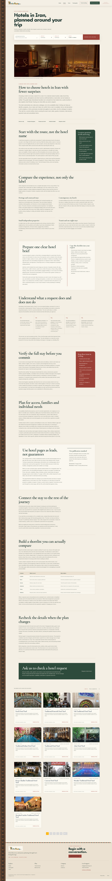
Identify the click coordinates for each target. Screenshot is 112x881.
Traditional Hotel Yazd (52, 746)
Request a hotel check (87, 671)
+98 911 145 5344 (85, 867)
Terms (108, 875)
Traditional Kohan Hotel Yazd (25, 746)
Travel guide (74, 3)
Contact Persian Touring (75, 856)
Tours (69, 3)
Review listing (36, 722)
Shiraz (53, 160)
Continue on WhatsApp (86, 869)
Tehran (46, 160)
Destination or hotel (20, 36)
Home (60, 3)
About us (62, 865)
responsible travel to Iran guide (29, 158)
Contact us (63, 867)
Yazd (56, 160)
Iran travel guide (28, 160)
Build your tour (37, 867)
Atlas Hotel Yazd (79, 746)
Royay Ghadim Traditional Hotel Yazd (26, 781)
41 (61, 833)
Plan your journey (95, 2)
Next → (65, 833)
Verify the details (52, 121)
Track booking (84, 2)
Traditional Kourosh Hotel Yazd (55, 711)
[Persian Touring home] (14, 3)
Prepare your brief (42, 121)
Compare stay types (31, 121)
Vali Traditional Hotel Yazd (83, 711)
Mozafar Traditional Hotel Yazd (84, 781)
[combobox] (26, 37)
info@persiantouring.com (87, 865)
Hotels (64, 3)
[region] (57, 583)
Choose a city (21, 121)
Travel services (38, 865)
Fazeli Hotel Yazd (21, 711)
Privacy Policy (102, 875)
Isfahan (50, 160)
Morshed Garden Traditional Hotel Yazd (27, 816)
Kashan (20, 162)
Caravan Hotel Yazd (51, 781)
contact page (33, 484)
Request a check (62, 121)
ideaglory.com (11, 875)
